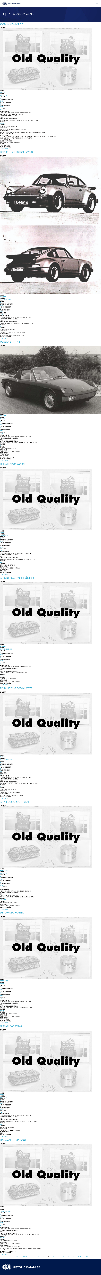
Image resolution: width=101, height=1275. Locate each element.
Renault (3, 757)
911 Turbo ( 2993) (6, 300)
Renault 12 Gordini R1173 (16, 688)
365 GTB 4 (3, 1097)
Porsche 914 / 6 (10, 342)
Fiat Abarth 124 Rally (13, 1140)
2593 (1, 879)
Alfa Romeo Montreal (14, 802)
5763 (1, 990)
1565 (1, 766)
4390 (1, 1103)
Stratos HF (3, 95)
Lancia (2, 92)
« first (16, 1257)
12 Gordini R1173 (6, 760)
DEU (1, 314)
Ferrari (2, 532)
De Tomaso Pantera (12, 912)
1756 (1, 1217)
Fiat (1, 1208)
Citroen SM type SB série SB (17, 577)
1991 (1, 425)
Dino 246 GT (4, 535)
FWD (1, 661)
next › (80, 1257)
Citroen (3, 646)
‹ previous (25, 1257)
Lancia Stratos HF (11, 23)
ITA (1, 110)
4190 (1, 306)
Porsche (3, 297)
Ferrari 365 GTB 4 (11, 1026)
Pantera (2, 984)
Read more (4, 149)
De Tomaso (4, 981)
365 (1, 1124)
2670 (1, 655)
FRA (1, 664)
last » (87, 1257)
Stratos (2, 123)
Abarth (2, 1238)
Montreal (3, 873)
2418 (1, 101)
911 (1, 326)
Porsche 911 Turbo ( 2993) (16, 152)
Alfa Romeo (4, 870)
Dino (2, 562)
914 (1, 446)
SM (1, 676)
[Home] (26, 3)
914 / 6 (2, 419)
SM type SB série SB (6, 649)
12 (0, 786)
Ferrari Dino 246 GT (12, 464)
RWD (1, 107)
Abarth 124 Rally (5, 1211)
